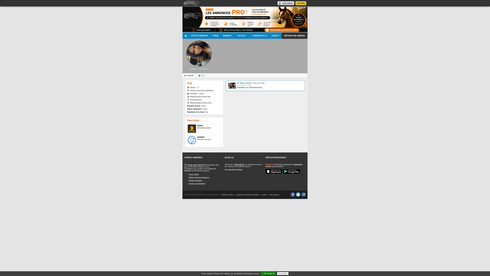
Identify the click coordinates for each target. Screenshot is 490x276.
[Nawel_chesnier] (232, 88)
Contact (275, 36)
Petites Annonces (199, 36)
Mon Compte (287, 3)
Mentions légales (227, 194)
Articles (241, 36)
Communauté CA (259, 36)
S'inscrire (301, 3)
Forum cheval (194, 174)
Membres (227, 36)
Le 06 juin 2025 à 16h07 (244, 85)
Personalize (282, 273)
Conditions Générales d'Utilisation (247, 194)
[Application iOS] (274, 171)
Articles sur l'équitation (197, 184)
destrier (200, 125)
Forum (215, 36)
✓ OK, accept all (268, 273)
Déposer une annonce (294, 36)
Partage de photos (195, 180)
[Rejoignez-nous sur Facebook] (292, 194)
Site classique (274, 194)
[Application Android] (291, 171)
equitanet (200, 137)
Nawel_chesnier (246, 83)
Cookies (264, 194)
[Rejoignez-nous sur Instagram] (303, 194)
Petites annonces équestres (199, 177)
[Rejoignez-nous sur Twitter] (298, 194)
